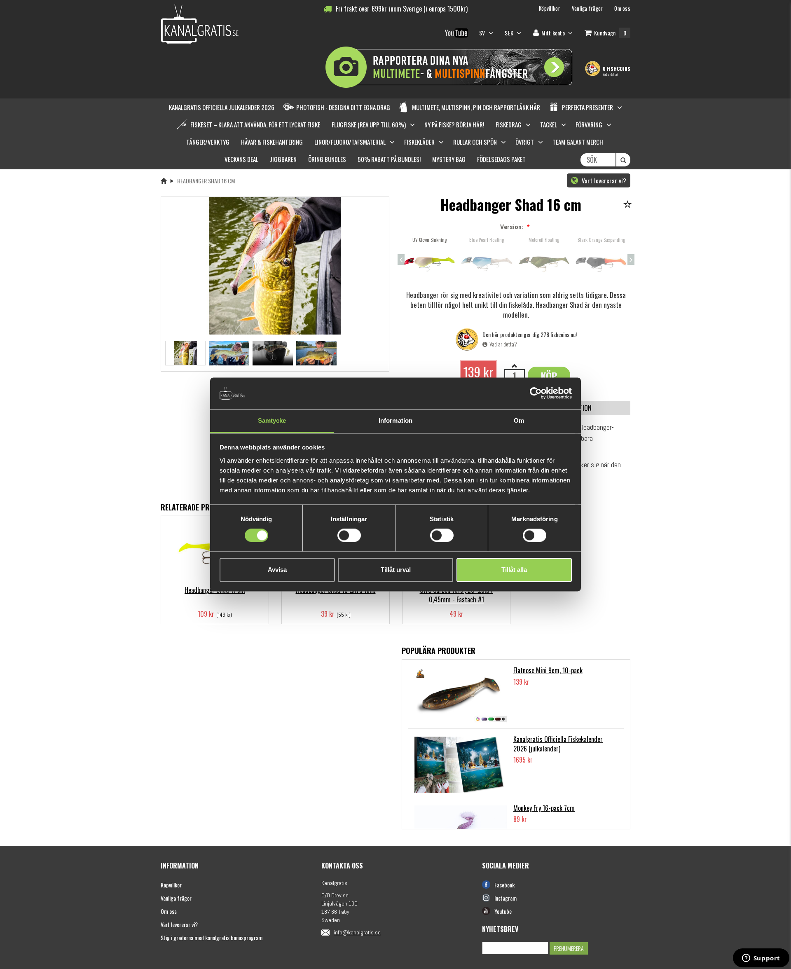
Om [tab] (519, 420)
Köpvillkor (171, 884)
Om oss (169, 911)
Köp (549, 375)
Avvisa (277, 569)
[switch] (349, 535)
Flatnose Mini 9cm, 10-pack (548, 670)
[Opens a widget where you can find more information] (760, 958)
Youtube (503, 911)
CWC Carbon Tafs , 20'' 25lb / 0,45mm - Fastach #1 (456, 594)
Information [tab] (395, 420)
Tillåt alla (514, 569)
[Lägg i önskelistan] (628, 205)
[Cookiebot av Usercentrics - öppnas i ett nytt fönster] (536, 393)
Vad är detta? (610, 74)
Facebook (504, 884)
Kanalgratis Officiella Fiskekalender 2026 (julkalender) (558, 744)
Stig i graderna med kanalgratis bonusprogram (211, 937)
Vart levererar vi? (603, 180)
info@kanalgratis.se (357, 932)
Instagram (505, 898)
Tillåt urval (396, 569)
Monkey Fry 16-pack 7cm (544, 808)
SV (483, 32)
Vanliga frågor (176, 898)
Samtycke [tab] (272, 420)
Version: (511, 227)
